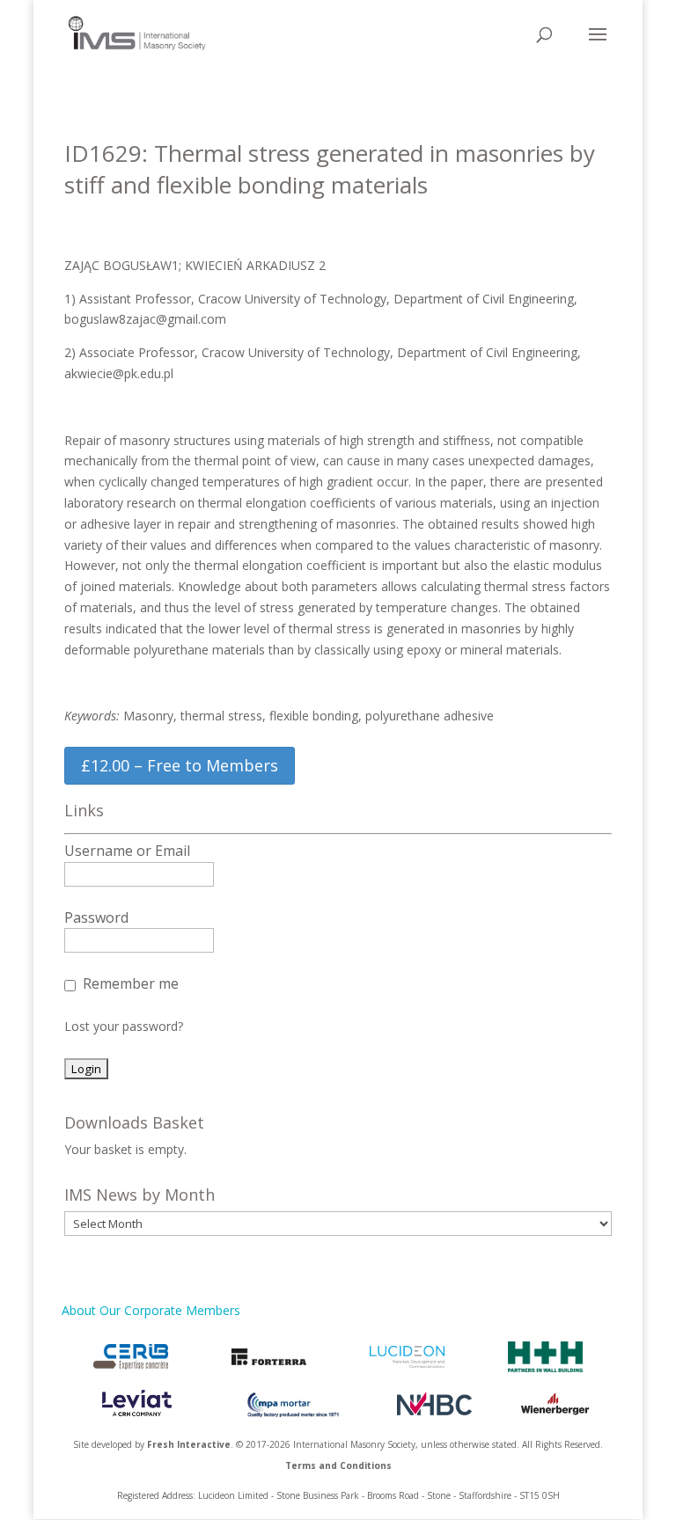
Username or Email (127, 850)
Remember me (131, 983)
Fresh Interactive (189, 1444)
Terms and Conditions (338, 1465)
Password (96, 917)
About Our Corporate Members (151, 1310)
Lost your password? (123, 1026)
